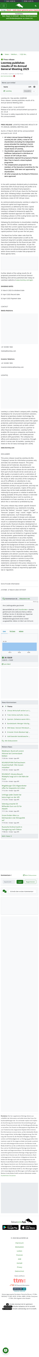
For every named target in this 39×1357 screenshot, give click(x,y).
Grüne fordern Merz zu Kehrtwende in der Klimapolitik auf (13, 817)
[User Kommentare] (5, 1350)
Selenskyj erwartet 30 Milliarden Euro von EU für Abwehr (12, 806)
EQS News (23, 54)
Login (20, 882)
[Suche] (35, 6)
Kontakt (19, 1263)
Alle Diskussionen (11, 741)
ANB (19, 1259)
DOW (28, 1)
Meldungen (14, 54)
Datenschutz (19, 1271)
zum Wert (7, 664)
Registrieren (30, 882)
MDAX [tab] (21, 631)
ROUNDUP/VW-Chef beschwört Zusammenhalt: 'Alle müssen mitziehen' (13, 764)
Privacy (19, 1267)
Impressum (19, 1243)
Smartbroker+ (23, 609)
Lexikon (19, 1251)
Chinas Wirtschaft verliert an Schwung (21, 711)
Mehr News (6, 836)
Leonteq (9, 91)
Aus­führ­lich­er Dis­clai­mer (8, 1175)
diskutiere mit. (24, 599)
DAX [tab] (4, 631)
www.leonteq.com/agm (24, 280)
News (7, 54)
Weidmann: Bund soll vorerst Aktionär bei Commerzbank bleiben (13, 753)
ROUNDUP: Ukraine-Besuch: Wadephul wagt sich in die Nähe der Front (15, 776)
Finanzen (19, 1255)
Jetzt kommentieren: (7, 76)
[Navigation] (3, 6)
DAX (10, 1)
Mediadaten (19, 1247)
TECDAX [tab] (12, 631)
